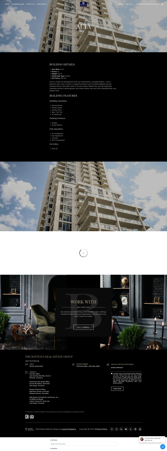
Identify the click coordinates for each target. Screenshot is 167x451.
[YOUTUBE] (126, 429)
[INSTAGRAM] (116, 429)
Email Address (117, 367)
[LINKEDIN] (121, 429)
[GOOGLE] (135, 429)
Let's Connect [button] (83, 327)
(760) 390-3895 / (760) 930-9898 (88, 366)
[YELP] (130, 429)
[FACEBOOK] (112, 429)
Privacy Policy (117, 383)
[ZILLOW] (140, 429)
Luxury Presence (69, 429)
